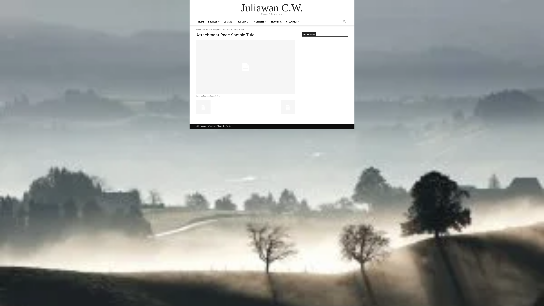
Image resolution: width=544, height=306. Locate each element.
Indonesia (276, 21)
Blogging (243, 21)
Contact (229, 21)
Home (201, 21)
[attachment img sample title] (245, 67)
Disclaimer (291, 21)
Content (259, 21)
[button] (344, 22)
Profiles (212, 21)
